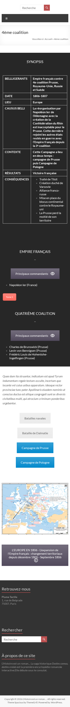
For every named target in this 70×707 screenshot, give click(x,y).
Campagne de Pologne (35, 462)
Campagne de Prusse (35, 448)
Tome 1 (9, 297)
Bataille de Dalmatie (35, 433)
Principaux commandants (31, 273)
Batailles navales (35, 418)
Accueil (48, 39)
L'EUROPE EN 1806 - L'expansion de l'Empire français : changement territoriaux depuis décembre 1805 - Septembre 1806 (35, 553)
